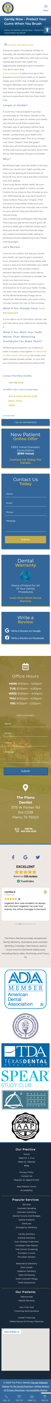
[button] (47, 29)
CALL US (6, 1400)
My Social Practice (23, 1386)
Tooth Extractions (26, 1282)
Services (27, 1204)
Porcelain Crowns (26, 1253)
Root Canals (27, 1267)
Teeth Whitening (26, 1275)
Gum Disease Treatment (26, 1241)
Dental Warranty (26, 1300)
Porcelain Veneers (26, 1257)
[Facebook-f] (13, 857)
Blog (26, 1165)
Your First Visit (26, 1307)
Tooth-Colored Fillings (27, 1279)
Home (27, 1154)
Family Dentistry (26, 1234)
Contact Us (26, 1176)
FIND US (44, 1400)
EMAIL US (32, 1400)
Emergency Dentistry (26, 1227)
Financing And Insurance (26, 1311)
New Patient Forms (26, 1186)
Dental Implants (27, 1219)
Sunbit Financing (26, 1317)
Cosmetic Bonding (26, 1208)
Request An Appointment (26, 1180)
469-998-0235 (15, 382)
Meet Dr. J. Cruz (26, 1158)
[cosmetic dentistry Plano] (19, 44)
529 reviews (30, 876)
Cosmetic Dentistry (26, 1212)
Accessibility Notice (36, 1390)
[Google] (25, 857)
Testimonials (26, 1296)
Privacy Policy (27, 1172)
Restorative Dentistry (26, 1263)
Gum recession (11, 73)
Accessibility (26, 1190)
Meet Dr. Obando (26, 1162)
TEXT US (19, 1400)
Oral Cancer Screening (26, 1249)
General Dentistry (26, 1238)
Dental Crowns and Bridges (26, 1216)
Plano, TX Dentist (12, 30)
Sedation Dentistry (26, 1271)
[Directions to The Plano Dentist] (25, 787)
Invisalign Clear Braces (26, 1245)
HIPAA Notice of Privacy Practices (26, 1321)
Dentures (26, 1223)
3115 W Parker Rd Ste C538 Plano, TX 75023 (25, 807)
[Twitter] (38, 857)
